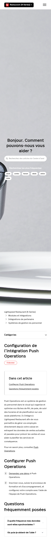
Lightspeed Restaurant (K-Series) (20, 312)
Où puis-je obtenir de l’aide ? (21, 533)
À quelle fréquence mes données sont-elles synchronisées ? (23, 523)
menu (8, 178)
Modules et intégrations (19, 316)
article (43, 173)
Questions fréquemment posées (24, 389)
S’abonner (11, 363)
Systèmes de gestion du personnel (25, 323)
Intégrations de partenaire (21, 319)
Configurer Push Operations (22, 384)
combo (16, 173)
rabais (34, 173)
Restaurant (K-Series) (20, 5)
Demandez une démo (19, 473)
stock (8, 173)
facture (25, 173)
